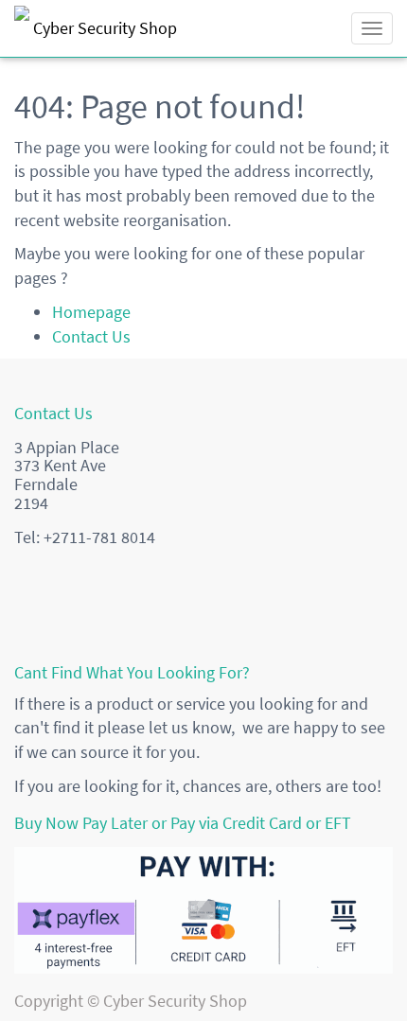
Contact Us (91, 336)
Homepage (91, 312)
